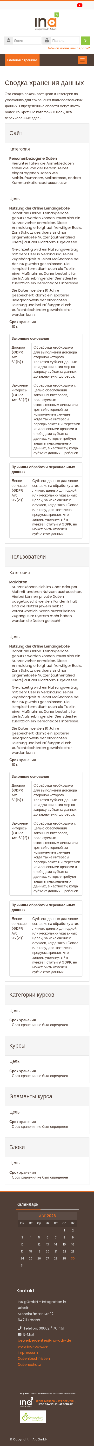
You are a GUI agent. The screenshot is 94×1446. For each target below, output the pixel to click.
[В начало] (47, 22)
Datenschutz (29, 1364)
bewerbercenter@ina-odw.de (44, 1340)
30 (73, 1258)
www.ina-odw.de (33, 1346)
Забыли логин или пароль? (68, 48)
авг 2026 (47, 1216)
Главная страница (22, 60)
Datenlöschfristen (34, 1358)
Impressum (28, 1352)
